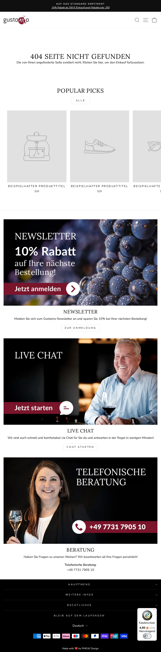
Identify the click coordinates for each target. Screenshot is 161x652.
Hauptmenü (79, 584)
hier (100, 62)
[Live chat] (80, 381)
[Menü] (154, 610)
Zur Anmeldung (80, 328)
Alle (80, 100)
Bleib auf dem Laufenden (79, 615)
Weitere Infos (79, 594)
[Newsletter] (80, 262)
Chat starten (80, 447)
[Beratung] (80, 500)
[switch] (147, 636)
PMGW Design (90, 648)
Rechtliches (79, 605)
